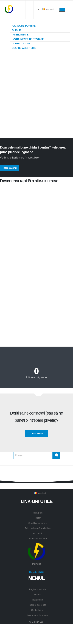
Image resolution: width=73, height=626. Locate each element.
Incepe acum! (9, 168)
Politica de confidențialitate (38, 528)
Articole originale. (36, 377)
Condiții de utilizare (37, 523)
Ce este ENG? (36, 572)
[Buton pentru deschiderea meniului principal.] (62, 9)
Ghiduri (16, 30)
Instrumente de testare (27, 39)
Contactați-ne (20, 43)
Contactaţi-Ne (37, 433)
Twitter (38, 518)
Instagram (38, 513)
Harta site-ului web (38, 538)
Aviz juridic (37, 533)
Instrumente (20, 34)
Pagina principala (37, 589)
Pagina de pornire (23, 25)
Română (50, 9)
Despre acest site (23, 48)
